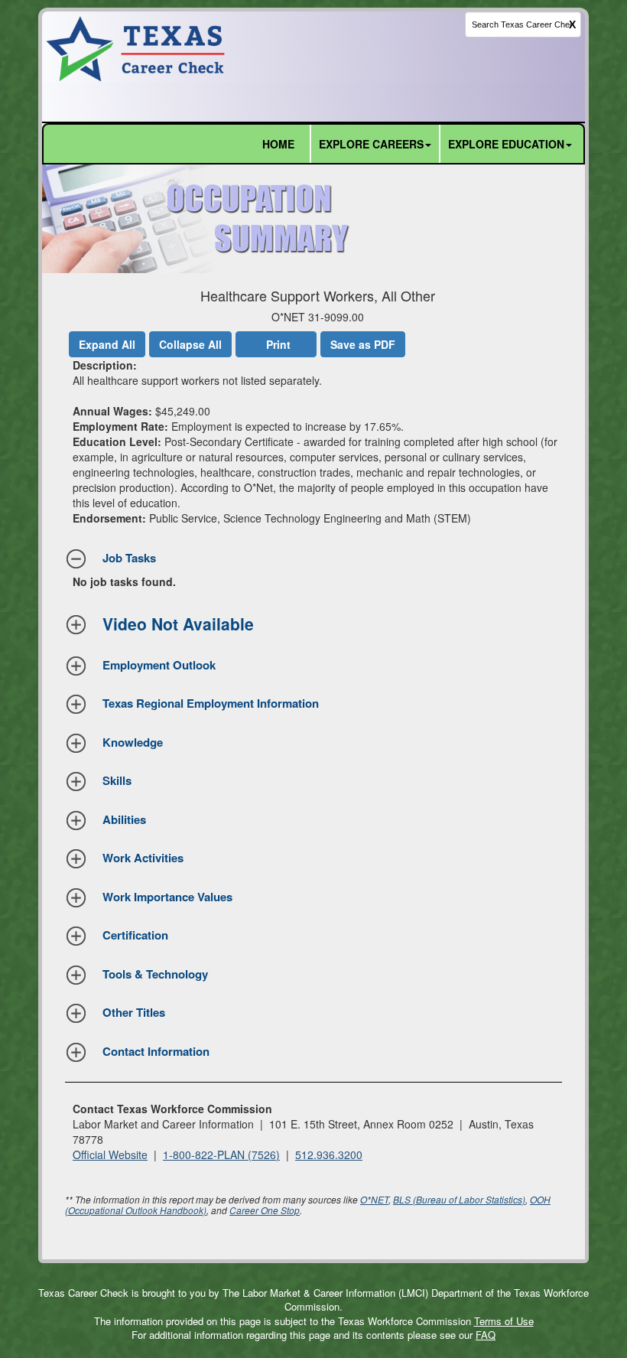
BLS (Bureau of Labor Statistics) (459, 1199)
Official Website (110, 1154)
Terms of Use (504, 1321)
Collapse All (190, 344)
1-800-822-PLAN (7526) (221, 1154)
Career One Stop (264, 1209)
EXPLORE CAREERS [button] (371, 143)
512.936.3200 (328, 1154)
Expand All (107, 344)
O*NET (374, 1199)
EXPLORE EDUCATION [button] (506, 143)
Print (278, 344)
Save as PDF (362, 344)
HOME (278, 143)
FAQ (485, 1334)
